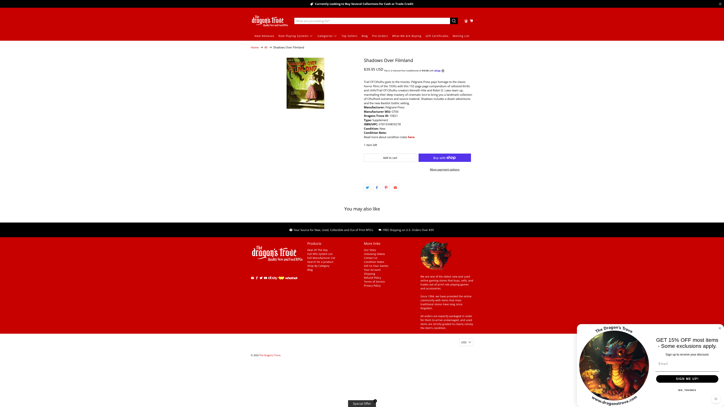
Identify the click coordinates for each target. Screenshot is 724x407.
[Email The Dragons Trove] (252, 278)
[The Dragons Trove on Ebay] (273, 281)
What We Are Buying (406, 36)
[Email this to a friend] (395, 187)
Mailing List (461, 36)
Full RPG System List (320, 254)
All (266, 47)
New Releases (264, 36)
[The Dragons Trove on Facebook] (256, 278)
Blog (365, 36)
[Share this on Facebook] (376, 187)
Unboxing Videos (374, 254)
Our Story (370, 250)
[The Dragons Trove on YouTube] (265, 278)
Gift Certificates (437, 36)
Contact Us (370, 258)
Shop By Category (318, 266)
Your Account (372, 270)
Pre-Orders (380, 36)
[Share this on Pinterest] (386, 187)
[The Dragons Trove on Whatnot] (287, 278)
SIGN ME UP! (687, 378)
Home (255, 47)
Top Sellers (349, 36)
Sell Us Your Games (376, 266)
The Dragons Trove (269, 355)
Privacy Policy (372, 285)
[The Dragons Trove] (270, 21)
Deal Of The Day (317, 250)
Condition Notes (374, 262)
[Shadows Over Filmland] (305, 83)
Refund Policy (372, 277)
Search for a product (320, 262)
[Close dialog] (720, 328)
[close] (720, 4)
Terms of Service (374, 281)
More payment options (444, 169)
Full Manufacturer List (321, 258)
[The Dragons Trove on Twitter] (261, 278)
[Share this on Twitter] (367, 187)
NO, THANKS (687, 390)
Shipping (369, 273)
